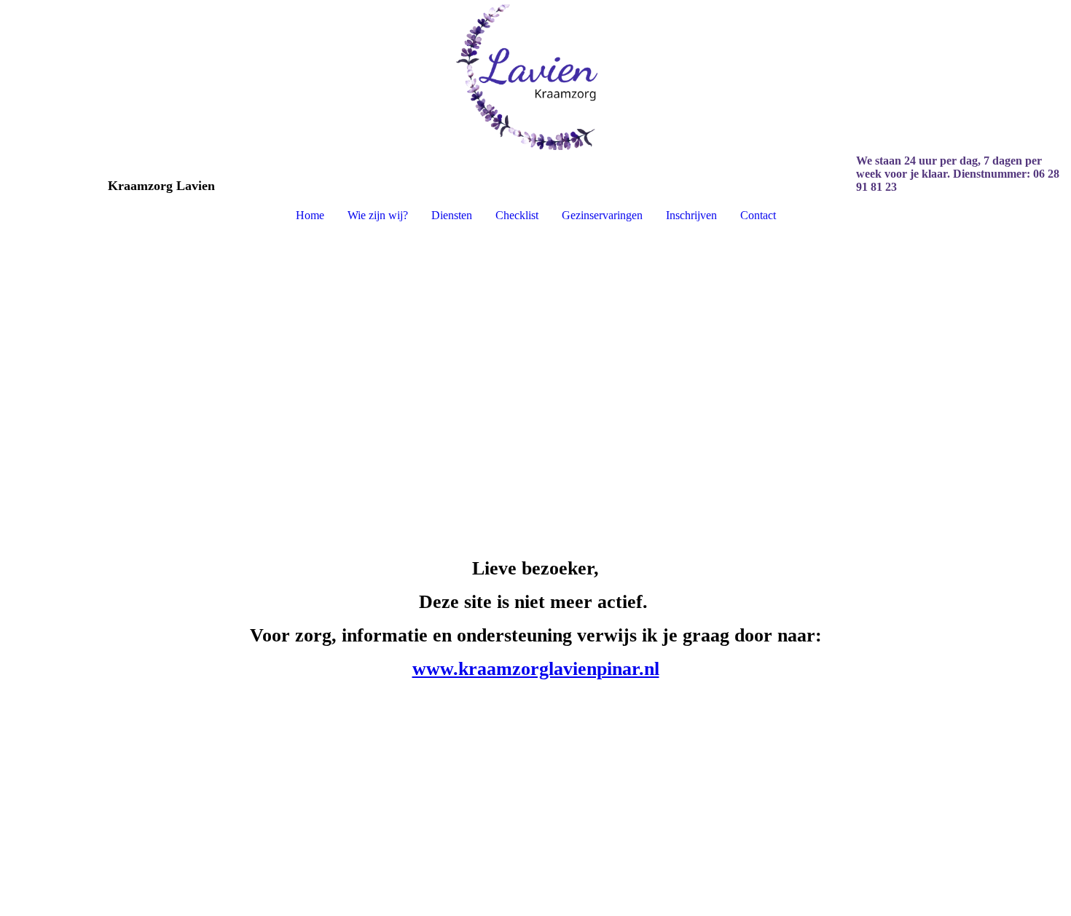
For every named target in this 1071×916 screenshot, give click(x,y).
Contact (758, 215)
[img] (535, 77)
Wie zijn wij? (378, 215)
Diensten (451, 215)
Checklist (516, 215)
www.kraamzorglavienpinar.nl (535, 668)
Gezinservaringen (602, 215)
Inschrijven (691, 215)
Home (310, 215)
